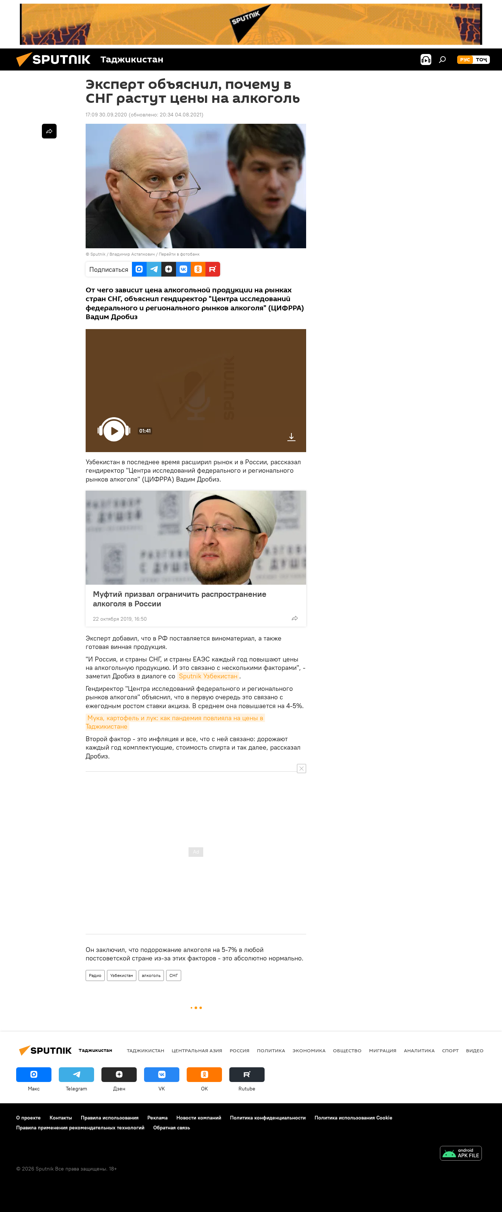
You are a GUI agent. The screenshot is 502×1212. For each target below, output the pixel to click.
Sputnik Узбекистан (208, 676)
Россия (240, 1050)
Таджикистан (145, 1050)
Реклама (157, 1117)
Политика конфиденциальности (268, 1117)
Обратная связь (171, 1127)
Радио (95, 975)
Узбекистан (121, 975)
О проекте (28, 1117)
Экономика (309, 1050)
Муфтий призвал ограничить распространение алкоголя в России (179, 598)
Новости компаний (198, 1117)
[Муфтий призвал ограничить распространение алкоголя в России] (196, 538)
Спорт (450, 1050)
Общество (347, 1050)
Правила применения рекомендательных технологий (80, 1127)
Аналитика (419, 1050)
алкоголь (151, 975)
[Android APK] (461, 1154)
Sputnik (98, 254)
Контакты (61, 1117)
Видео (475, 1050)
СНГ (173, 975)
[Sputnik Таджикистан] (56, 68)
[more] (294, 618)
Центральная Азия (197, 1050)
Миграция (383, 1050)
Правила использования (110, 1117)
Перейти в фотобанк (179, 254)
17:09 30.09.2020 (106, 114)
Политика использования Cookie (353, 1117)
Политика (271, 1050)
